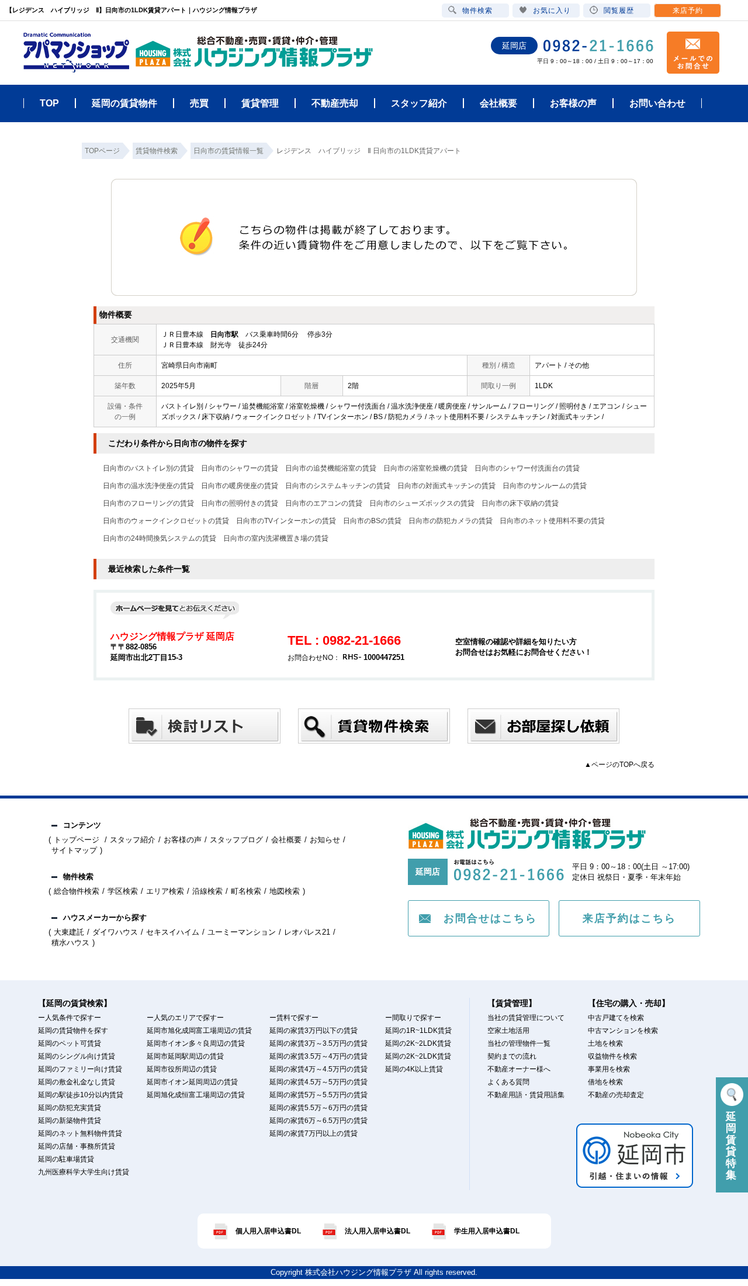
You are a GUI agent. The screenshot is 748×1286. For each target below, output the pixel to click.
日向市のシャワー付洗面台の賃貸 (527, 468)
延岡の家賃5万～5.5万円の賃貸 (318, 1095)
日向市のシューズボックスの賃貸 (422, 503)
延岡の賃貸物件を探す (73, 1030)
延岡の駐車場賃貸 (66, 1159)
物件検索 (477, 10)
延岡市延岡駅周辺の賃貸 (185, 1056)
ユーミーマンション (241, 932)
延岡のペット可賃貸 (69, 1043)
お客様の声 (183, 839)
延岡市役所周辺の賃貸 (182, 1069)
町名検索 (246, 891)
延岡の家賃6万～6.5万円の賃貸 (318, 1120)
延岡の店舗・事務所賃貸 (76, 1146)
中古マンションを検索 (623, 1030)
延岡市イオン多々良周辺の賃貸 (196, 1043)
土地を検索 (605, 1043)
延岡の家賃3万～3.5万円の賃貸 (318, 1043)
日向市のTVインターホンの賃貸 (286, 521)
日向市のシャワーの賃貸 (239, 468)
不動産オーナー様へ (518, 1069)
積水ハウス (70, 942)
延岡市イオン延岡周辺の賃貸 (192, 1082)
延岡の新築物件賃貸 (69, 1120)
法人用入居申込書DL (377, 1231)
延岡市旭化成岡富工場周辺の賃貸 (199, 1030)
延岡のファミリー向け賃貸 (80, 1069)
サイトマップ (74, 850)
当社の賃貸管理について (526, 1018)
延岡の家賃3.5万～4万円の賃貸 (318, 1056)
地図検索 (284, 891)
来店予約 (688, 10)
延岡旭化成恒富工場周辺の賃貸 (196, 1095)
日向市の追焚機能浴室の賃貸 (330, 468)
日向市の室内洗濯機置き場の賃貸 (275, 538)
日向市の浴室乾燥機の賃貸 (425, 468)
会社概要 (286, 839)
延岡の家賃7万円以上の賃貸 (313, 1133)
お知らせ (325, 839)
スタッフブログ (236, 839)
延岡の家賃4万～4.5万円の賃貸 (318, 1069)
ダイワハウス (115, 932)
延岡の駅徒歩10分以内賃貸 (80, 1095)
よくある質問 (508, 1082)
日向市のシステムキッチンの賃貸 (337, 486)
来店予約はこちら (629, 918)
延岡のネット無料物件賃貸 (80, 1133)
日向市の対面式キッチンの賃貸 (446, 486)
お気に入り (552, 10)
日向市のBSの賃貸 (372, 521)
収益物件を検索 (612, 1056)
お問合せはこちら (490, 918)
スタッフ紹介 (132, 839)
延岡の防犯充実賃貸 (69, 1108)
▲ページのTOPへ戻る (619, 764)
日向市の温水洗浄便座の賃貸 (148, 486)
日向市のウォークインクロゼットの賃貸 (166, 521)
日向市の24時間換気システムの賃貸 (159, 538)
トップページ (78, 839)
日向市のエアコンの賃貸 (323, 503)
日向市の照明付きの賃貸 (239, 503)
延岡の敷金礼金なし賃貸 (76, 1082)
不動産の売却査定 (616, 1095)
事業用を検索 (609, 1069)
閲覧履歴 (619, 10)
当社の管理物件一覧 (518, 1043)
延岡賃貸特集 (732, 1146)
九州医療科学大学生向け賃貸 (83, 1172)
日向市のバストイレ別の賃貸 (148, 468)
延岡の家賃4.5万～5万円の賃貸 (318, 1082)
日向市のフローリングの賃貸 (148, 503)
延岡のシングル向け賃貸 (76, 1056)
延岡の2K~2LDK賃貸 (418, 1043)
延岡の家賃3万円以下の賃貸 (313, 1030)
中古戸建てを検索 (616, 1018)
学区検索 (123, 891)
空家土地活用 (508, 1030)
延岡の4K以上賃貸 (414, 1069)
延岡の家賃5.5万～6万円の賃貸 (318, 1108)
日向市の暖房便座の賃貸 (239, 486)
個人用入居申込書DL (268, 1231)
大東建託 (69, 932)
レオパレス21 (307, 932)
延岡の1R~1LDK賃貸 (418, 1030)
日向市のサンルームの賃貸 (545, 486)
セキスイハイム (172, 932)
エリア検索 (165, 891)
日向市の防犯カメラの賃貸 (450, 521)
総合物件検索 (76, 891)
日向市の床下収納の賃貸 (520, 503)
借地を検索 (605, 1082)
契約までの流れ (511, 1056)
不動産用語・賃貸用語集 (526, 1095)
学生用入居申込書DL (487, 1231)
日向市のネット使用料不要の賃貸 (552, 521)
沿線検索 (207, 891)
